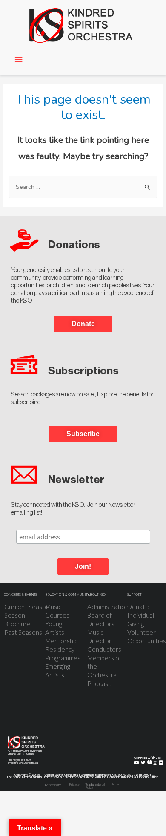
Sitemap (114, 784)
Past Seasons (23, 632)
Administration (108, 606)
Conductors (104, 649)
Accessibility (53, 785)
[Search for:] (83, 187)
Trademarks (93, 784)
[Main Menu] (18, 59)
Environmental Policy (95, 786)
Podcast (99, 683)
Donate (138, 606)
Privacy (74, 784)
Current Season (26, 606)
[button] (83, 566)
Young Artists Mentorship (61, 632)
